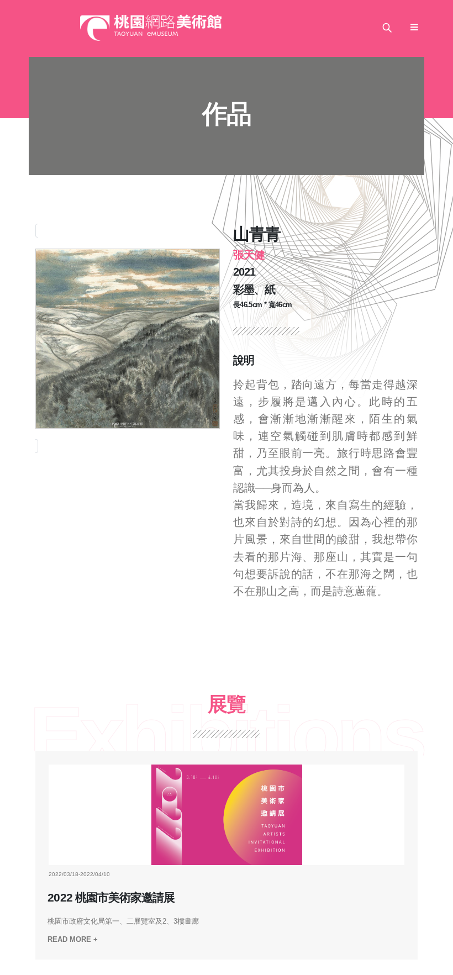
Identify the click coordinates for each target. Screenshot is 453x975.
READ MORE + (73, 939)
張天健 (249, 255)
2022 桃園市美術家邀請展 (111, 897)
